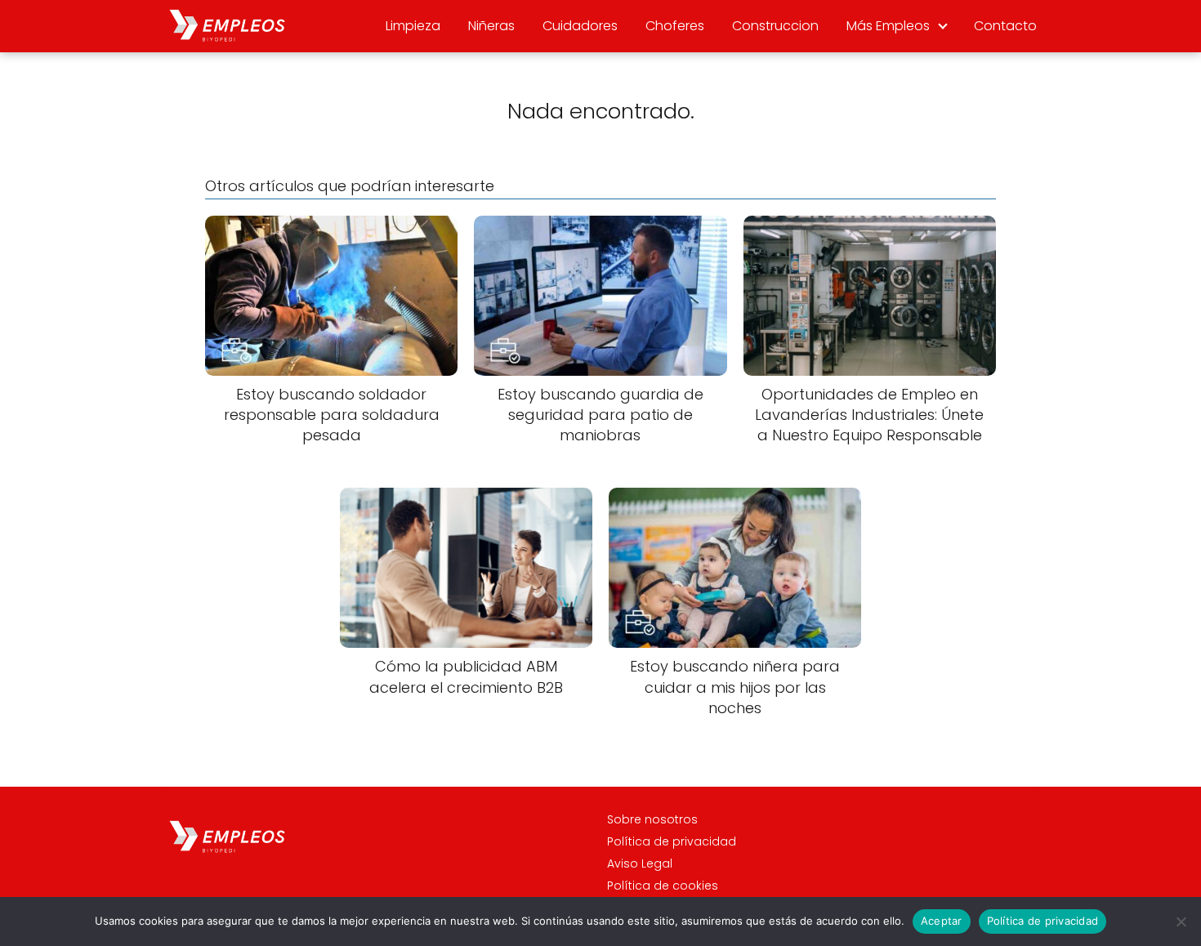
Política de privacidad (671, 841)
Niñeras (491, 25)
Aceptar (941, 920)
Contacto (1005, 25)
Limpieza (413, 25)
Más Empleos (888, 25)
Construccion (775, 25)
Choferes (674, 25)
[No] (1180, 921)
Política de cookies (662, 885)
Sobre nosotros (652, 819)
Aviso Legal (639, 863)
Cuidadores (580, 25)
